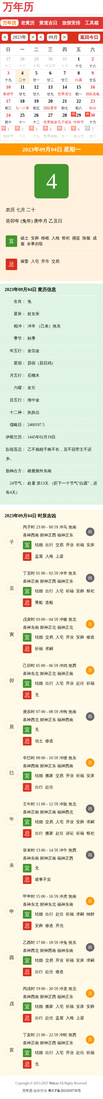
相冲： (20, 326)
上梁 (60, 556)
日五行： (18, 400)
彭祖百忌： (16, 449)
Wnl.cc (54, 1083)
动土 (39, 741)
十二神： (18, 412)
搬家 (49, 776)
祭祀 (66, 238)
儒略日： (18, 425)
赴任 (80, 683)
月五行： (18, 375)
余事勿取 (35, 244)
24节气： (18, 483)
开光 (60, 926)
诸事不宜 (43, 879)
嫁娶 (25, 261)
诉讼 (70, 833)
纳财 (90, 914)
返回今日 (89, 37)
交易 (56, 261)
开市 (45, 261)
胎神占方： (16, 471)
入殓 (56, 238)
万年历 (18, 7)
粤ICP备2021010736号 (64, 1091)
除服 (86, 238)
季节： (20, 338)
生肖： (20, 301)
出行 (49, 545)
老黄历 (28, 22)
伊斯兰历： (16, 437)
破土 (25, 238)
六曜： (20, 388)
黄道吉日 (48, 22)
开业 (70, 545)
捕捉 (76, 238)
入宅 (35, 261)
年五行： (18, 351)
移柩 (45, 238)
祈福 (80, 545)
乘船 (39, 602)
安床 (90, 545)
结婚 (39, 545)
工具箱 (92, 22)
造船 (49, 602)
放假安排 (71, 22)
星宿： (20, 363)
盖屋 (39, 556)
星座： (20, 314)
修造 (90, 637)
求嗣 (49, 649)
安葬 (35, 238)
